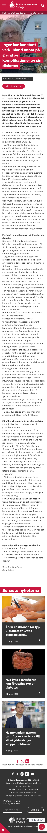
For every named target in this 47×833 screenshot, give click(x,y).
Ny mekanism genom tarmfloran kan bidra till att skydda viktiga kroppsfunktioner (22, 738)
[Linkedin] (27, 774)
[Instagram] (22, 774)
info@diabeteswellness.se (24, 792)
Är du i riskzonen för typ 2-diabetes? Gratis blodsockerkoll (22, 631)
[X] (17, 774)
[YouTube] (32, 774)
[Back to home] (23, 5)
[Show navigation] (4, 5)
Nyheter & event (37, 13)
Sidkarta (25, 795)
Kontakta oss (35, 795)
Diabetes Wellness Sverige (14, 13)
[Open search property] (43, 6)
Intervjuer (13, 86)
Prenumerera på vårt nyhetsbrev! (12, 802)
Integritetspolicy (13, 795)
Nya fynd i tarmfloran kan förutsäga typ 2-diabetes (20, 683)
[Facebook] (12, 774)
